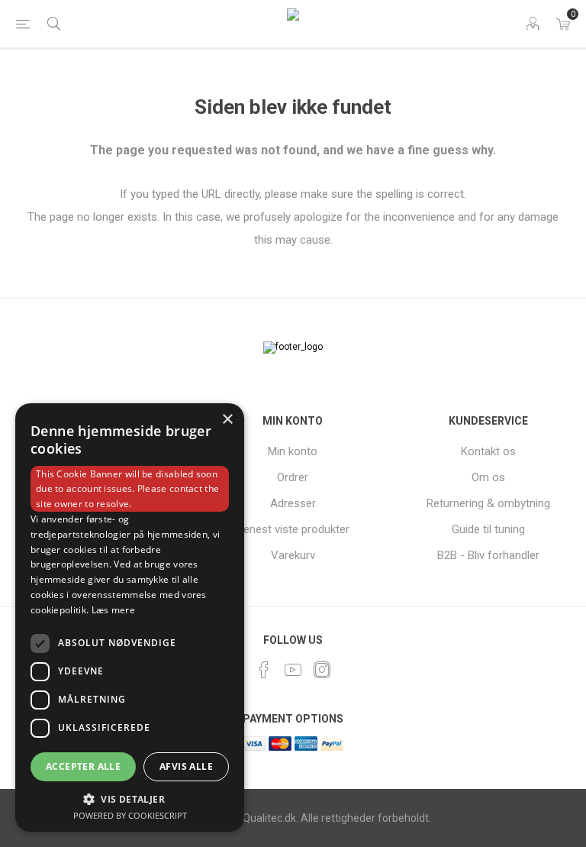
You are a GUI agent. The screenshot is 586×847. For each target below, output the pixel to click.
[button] (130, 798)
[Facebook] (264, 670)
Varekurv (293, 555)
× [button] (227, 419)
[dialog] (129, 617)
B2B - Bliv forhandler (488, 555)
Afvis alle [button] (186, 766)
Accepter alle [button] (83, 766)
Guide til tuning (488, 529)
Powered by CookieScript (130, 815)
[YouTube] (293, 670)
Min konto (292, 451)
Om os (488, 477)
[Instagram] (322, 670)
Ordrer (292, 477)
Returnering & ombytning (488, 503)
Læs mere (113, 609)
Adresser (293, 503)
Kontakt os (488, 451)
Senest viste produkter (293, 529)
